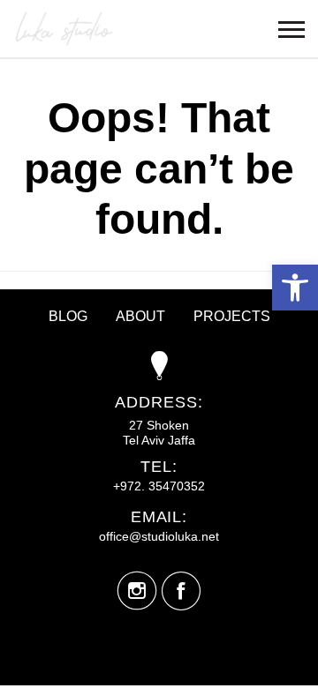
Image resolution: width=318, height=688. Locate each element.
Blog (68, 316)
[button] (295, 287)
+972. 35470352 (159, 486)
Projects (231, 316)
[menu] (291, 28)
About (140, 316)
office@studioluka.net (159, 536)
